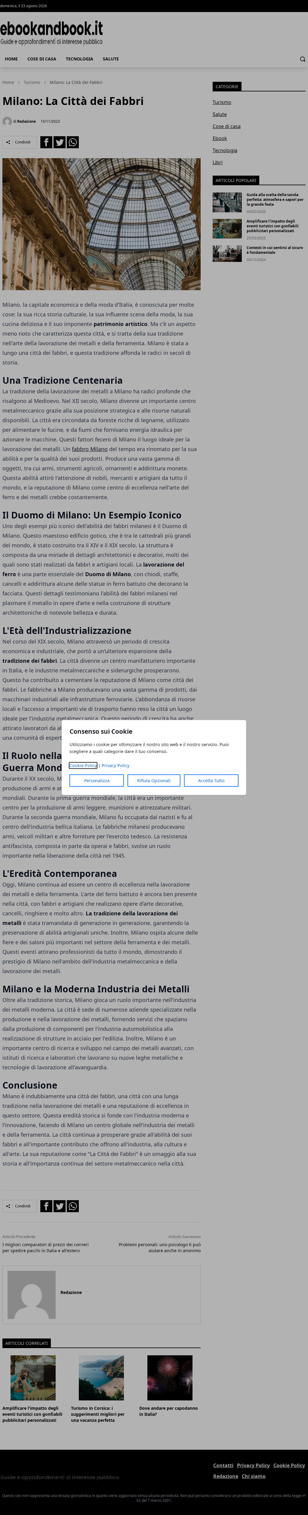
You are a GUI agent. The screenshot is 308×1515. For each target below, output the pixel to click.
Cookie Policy (83, 765)
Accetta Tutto (211, 780)
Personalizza (96, 780)
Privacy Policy (115, 765)
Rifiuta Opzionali (154, 780)
